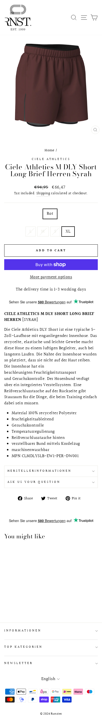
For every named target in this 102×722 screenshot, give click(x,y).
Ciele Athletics (51, 159)
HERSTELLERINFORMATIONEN (39, 470)
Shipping (43, 193)
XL (68, 231)
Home (49, 150)
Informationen (22, 630)
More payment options (51, 277)
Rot (50, 214)
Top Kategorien (23, 646)
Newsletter (18, 663)
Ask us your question (33, 482)
